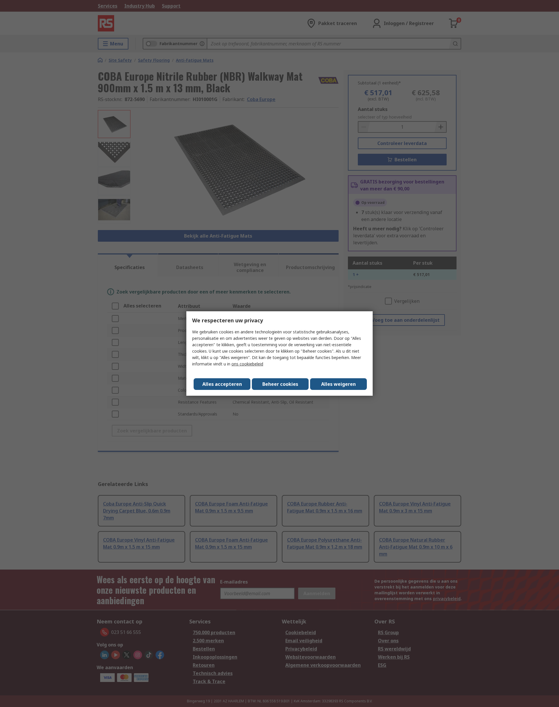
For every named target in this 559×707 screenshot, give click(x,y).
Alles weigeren (338, 384)
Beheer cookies (280, 384)
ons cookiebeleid (247, 364)
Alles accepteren (222, 384)
